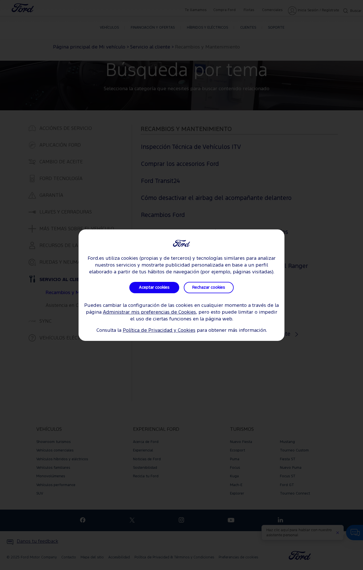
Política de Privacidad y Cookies (159, 330)
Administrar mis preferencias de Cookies (149, 312)
